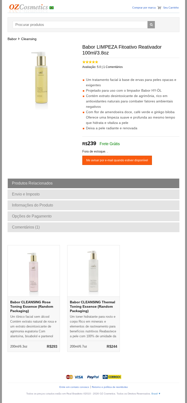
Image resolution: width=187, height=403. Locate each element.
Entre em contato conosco (74, 387)
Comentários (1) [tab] (26, 227)
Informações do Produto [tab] (32, 205)
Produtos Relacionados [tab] (32, 183)
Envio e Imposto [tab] (26, 194)
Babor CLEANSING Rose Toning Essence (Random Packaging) (31, 306)
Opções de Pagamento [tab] (32, 216)
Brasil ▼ (156, 393)
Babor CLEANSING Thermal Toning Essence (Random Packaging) (92, 306)
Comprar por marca (144, 7)
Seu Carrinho (171, 7)
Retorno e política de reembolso (110, 387)
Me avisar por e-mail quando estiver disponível (117, 160)
